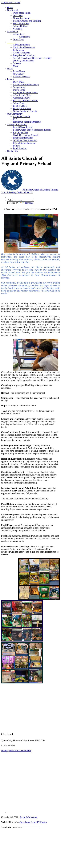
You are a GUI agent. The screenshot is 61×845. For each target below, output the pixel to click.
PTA (15, 119)
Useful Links (19, 90)
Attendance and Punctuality (26, 84)
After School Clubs (22, 95)
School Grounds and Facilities (27, 20)
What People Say (21, 23)
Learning (11, 42)
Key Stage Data (20, 132)
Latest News (19, 71)
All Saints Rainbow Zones (25, 92)
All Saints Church (21, 116)
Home (10, 7)
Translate (29, 203)
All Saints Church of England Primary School (29, 191)
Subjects (17, 63)
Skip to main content (10, 2)
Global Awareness (21, 52)
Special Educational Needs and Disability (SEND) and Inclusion (32, 59)
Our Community (15, 114)
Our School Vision (21, 13)
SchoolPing (18, 103)
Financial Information (23, 137)
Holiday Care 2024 (22, 108)
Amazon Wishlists (21, 76)
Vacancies (17, 28)
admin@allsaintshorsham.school (16, 750)
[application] (30, 780)
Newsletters (18, 74)
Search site (6, 827)
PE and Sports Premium (24, 143)
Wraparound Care (21, 98)
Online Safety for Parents (25, 111)
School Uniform (20, 26)
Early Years (18, 50)
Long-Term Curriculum (24, 55)
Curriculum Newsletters (24, 47)
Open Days (18, 39)
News (10, 68)
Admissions (12, 31)
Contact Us (12, 151)
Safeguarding (19, 87)
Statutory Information (17, 124)
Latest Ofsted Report (22, 127)
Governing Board (21, 18)
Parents (10, 79)
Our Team (18, 15)
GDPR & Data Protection (25, 140)
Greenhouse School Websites (33, 822)
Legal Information (28, 817)
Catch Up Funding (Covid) (25, 135)
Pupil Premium (20, 148)
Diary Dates (18, 82)
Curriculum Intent (21, 44)
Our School (12, 10)
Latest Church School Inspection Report (31, 129)
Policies (16, 145)
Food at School (20, 106)
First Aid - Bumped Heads (25, 100)
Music (16, 66)
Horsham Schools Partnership (27, 122)
